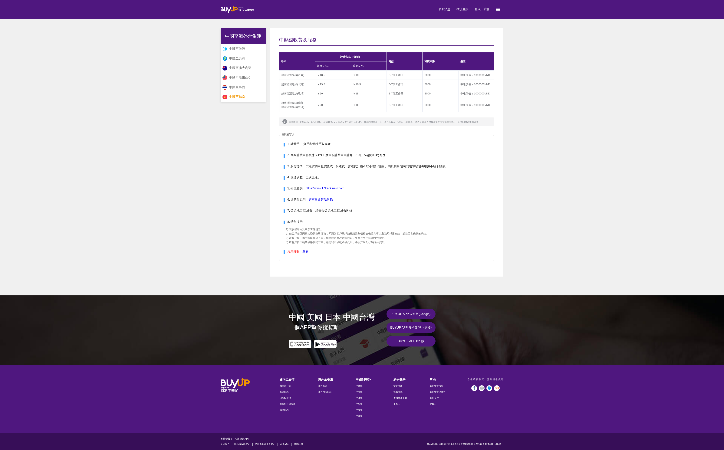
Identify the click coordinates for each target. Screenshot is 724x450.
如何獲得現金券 (438, 392)
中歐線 (359, 386)
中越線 (359, 416)
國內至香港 (287, 379)
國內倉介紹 (285, 386)
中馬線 (359, 404)
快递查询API (242, 438)
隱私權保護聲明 (242, 444)
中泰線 (359, 410)
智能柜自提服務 (287, 404)
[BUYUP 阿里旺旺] (489, 388)
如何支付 (434, 398)
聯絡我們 (298, 444)
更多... (396, 404)
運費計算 (398, 392)
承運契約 (284, 444)
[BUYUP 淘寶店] (497, 388)
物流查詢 (462, 9)
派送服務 (284, 392)
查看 (305, 251)
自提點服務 (285, 398)
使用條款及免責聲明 (265, 444)
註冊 (487, 9)
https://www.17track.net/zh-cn (325, 188)
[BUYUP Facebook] (474, 388)
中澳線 (359, 398)
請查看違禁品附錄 (321, 199)
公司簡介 (225, 444)
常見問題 (398, 386)
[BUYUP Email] (482, 388)
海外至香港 (325, 379)
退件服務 (284, 410)
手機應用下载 (400, 398)
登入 (478, 9)
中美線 (359, 392)
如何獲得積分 (436, 386)
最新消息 (444, 9)
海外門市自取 (325, 392)
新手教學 (399, 379)
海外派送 (322, 386)
